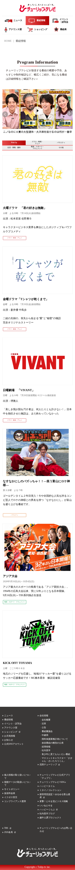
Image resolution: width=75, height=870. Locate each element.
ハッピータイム (47, 786)
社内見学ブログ (47, 813)
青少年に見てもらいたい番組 (56, 754)
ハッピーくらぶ (47, 809)
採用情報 (46, 747)
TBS (6, 828)
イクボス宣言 (10, 797)
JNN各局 (8, 832)
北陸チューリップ (48, 764)
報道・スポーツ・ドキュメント (37, 147)
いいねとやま (46, 805)
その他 (61, 147)
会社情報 (44, 715)
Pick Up (14, 142)
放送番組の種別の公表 (53, 743)
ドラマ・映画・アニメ (37, 142)
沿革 (44, 724)
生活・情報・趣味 (14, 147)
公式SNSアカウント (14, 744)
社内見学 (46, 750)
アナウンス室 (10, 728)
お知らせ (8, 740)
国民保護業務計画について (55, 739)
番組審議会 (47, 731)
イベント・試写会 (13, 724)
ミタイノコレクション (50, 790)
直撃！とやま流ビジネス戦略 (54, 801)
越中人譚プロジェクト (50, 818)
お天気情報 (9, 736)
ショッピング (10, 732)
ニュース (8, 715)
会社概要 (46, 720)
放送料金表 (9, 793)
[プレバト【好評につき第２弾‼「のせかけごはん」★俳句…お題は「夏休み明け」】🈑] (37, 93)
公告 (44, 727)
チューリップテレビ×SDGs (53, 782)
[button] (5, 114)
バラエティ (61, 142)
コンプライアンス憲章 (15, 801)
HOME (8, 41)
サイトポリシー (11, 789)
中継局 (45, 735)
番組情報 (8, 719)
